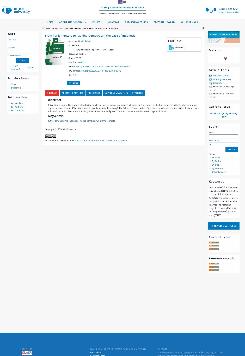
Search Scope (214, 140)
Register (29, 67)
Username (12, 39)
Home (50, 22)
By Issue (216, 157)
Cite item (217, 82)
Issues (96, 22)
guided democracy (88, 120)
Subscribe (16, 87)
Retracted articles (223, 225)
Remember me (15, 55)
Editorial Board (164, 22)
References (94, 93)
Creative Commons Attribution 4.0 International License (100, 140)
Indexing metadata (222, 79)
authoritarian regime (58, 120)
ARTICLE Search (96, 352)
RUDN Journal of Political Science (122, 10)
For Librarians (18, 110)
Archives (55, 28)
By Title (215, 164)
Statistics (137, 93)
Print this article (220, 75)
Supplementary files (116, 93)
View (13, 84)
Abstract (52, 93)
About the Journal (71, 22)
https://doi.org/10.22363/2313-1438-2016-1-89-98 (97, 70)
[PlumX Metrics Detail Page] (225, 58)
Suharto (111, 120)
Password (11, 47)
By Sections (217, 168)
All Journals (189, 22)
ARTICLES (81, 62)
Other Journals (219, 172)
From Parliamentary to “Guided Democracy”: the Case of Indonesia (93, 28)
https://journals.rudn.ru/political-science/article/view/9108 (102, 66)
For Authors (17, 107)
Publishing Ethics (136, 22)
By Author (217, 161)
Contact (113, 22)
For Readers (17, 103)
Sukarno (102, 120)
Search (211, 132)
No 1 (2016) (63, 28)
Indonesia (73, 120)
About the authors (72, 93)
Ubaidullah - (84, 41)
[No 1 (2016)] (54, 64)
